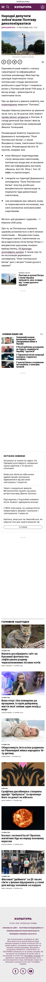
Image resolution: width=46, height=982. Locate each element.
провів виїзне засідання (14, 117)
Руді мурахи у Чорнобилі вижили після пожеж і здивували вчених (21, 500)
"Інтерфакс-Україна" (32, 956)
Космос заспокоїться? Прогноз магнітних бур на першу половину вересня (22, 838)
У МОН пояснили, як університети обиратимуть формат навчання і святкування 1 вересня (22, 511)
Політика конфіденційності (31, 928)
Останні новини (14, 456)
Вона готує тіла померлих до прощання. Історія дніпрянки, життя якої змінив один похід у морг (21, 705)
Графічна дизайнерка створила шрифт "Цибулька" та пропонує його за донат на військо (21, 794)
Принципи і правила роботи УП (23, 934)
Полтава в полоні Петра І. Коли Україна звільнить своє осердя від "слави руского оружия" (31, 280)
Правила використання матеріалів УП (23, 931)
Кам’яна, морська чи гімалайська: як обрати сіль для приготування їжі (23, 520)
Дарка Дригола (8, 28)
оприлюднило (9, 104)
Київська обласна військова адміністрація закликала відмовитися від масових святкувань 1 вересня (19, 478)
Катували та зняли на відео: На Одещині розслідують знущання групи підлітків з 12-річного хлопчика (21, 464)
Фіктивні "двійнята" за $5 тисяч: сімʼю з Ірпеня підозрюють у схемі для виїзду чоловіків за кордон (22, 882)
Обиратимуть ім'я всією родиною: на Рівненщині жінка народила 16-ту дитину (22, 750)
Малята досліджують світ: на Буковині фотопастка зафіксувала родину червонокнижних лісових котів (20, 658)
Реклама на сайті (10, 928)
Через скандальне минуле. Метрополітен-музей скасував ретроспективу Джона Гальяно (20, 491)
